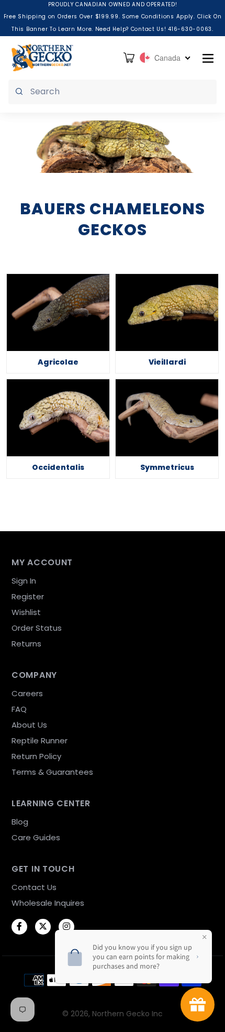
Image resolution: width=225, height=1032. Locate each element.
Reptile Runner (40, 740)
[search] (112, 92)
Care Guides (36, 837)
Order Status (37, 627)
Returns (26, 643)
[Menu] (208, 57)
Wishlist (26, 612)
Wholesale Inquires (48, 902)
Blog (20, 821)
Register (28, 596)
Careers (27, 693)
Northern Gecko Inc (127, 1013)
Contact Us (34, 887)
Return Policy (36, 756)
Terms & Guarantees (52, 771)
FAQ (19, 709)
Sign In (24, 580)
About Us (29, 724)
